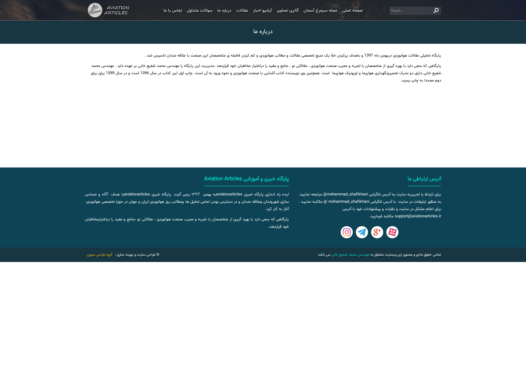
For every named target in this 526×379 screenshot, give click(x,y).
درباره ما (224, 10)
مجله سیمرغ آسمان (320, 10)
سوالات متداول (199, 10)
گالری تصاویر (288, 10)
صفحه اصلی (352, 10)
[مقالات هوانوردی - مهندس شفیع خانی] (111, 10)
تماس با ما (172, 10)
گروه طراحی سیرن (99, 254)
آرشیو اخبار (262, 10)
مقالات (242, 10)
